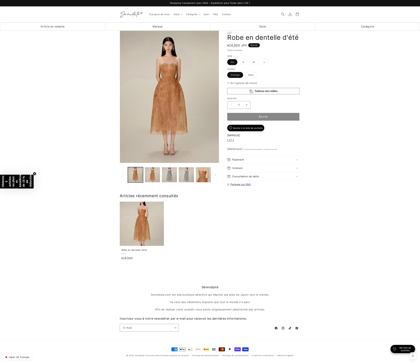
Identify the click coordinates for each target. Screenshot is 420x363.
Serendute (140, 355)
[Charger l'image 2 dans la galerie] (152, 174)
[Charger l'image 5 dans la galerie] (203, 174)
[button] (178, 14)
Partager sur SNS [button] (241, 184)
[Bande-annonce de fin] (34, 173)
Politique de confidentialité (235, 355)
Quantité (232, 98)
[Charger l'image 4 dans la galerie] (186, 174)
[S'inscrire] (175, 328)
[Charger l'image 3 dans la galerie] (169, 174)
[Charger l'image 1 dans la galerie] (135, 174)
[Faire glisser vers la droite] (215, 174)
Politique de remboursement (205, 355)
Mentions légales (285, 355)
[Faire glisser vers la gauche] (123, 174)
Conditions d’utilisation (263, 355)
